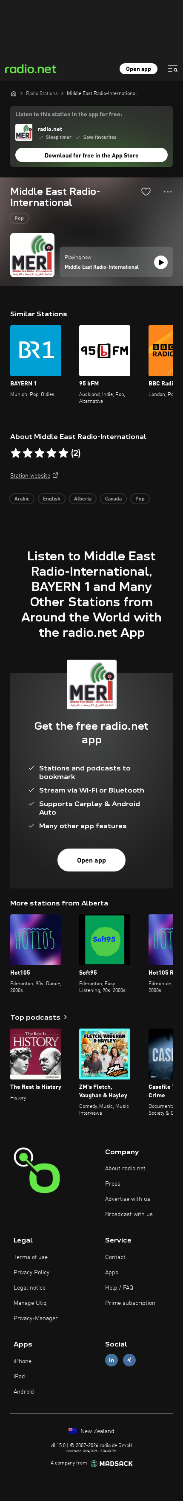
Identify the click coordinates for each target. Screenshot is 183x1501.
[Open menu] (173, 69)
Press (112, 1184)
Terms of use (31, 1257)
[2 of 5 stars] (28, 453)
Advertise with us (127, 1199)
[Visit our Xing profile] (129, 1359)
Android (24, 1392)
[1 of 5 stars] (16, 453)
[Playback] (161, 262)
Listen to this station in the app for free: (68, 115)
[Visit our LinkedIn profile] (111, 1359)
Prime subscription (130, 1303)
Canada (113, 499)
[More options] (168, 192)
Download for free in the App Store (92, 156)
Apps (111, 1273)
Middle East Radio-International (102, 267)
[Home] (13, 93)
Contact (115, 1257)
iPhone (22, 1361)
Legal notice (30, 1288)
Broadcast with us (129, 1214)
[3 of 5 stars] (40, 453)
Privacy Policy (31, 1273)
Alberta (83, 499)
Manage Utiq (30, 1303)
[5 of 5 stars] (63, 453)
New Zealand (96, 1431)
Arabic (21, 499)
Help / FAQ (119, 1288)
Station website (30, 476)
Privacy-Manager (36, 1318)
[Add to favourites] (146, 191)
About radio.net (125, 1169)
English (51, 499)
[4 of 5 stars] (51, 453)
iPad (19, 1377)
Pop (19, 218)
